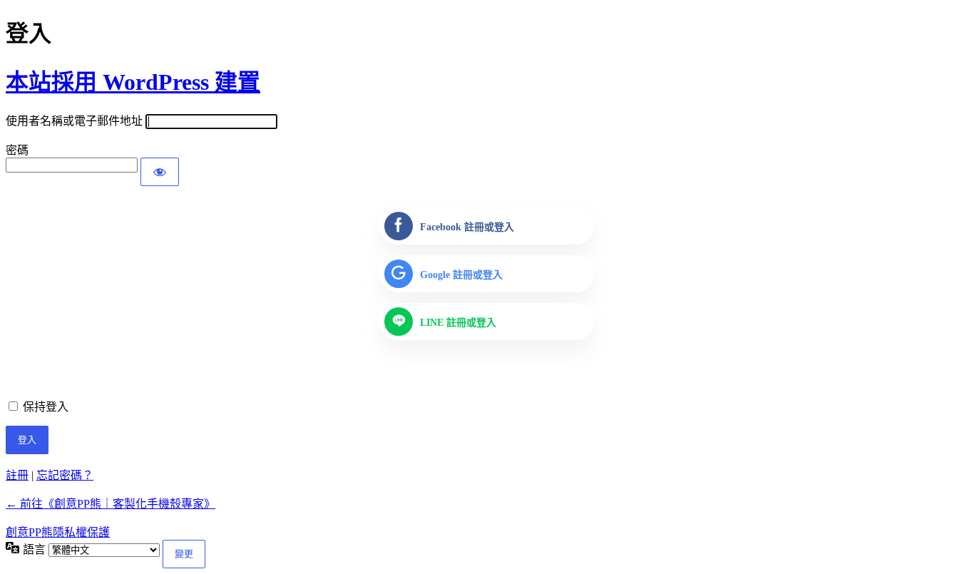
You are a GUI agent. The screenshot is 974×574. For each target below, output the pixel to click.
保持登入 (45, 407)
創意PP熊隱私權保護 (58, 532)
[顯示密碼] (159, 172)
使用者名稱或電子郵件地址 (74, 121)
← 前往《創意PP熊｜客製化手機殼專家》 (110, 504)
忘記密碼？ (64, 475)
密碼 (17, 150)
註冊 (17, 475)
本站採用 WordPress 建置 (133, 82)
